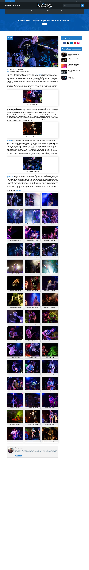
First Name (37, 282)
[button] (54, 272)
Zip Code (37, 277)
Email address (38, 287)
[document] (44, 285)
